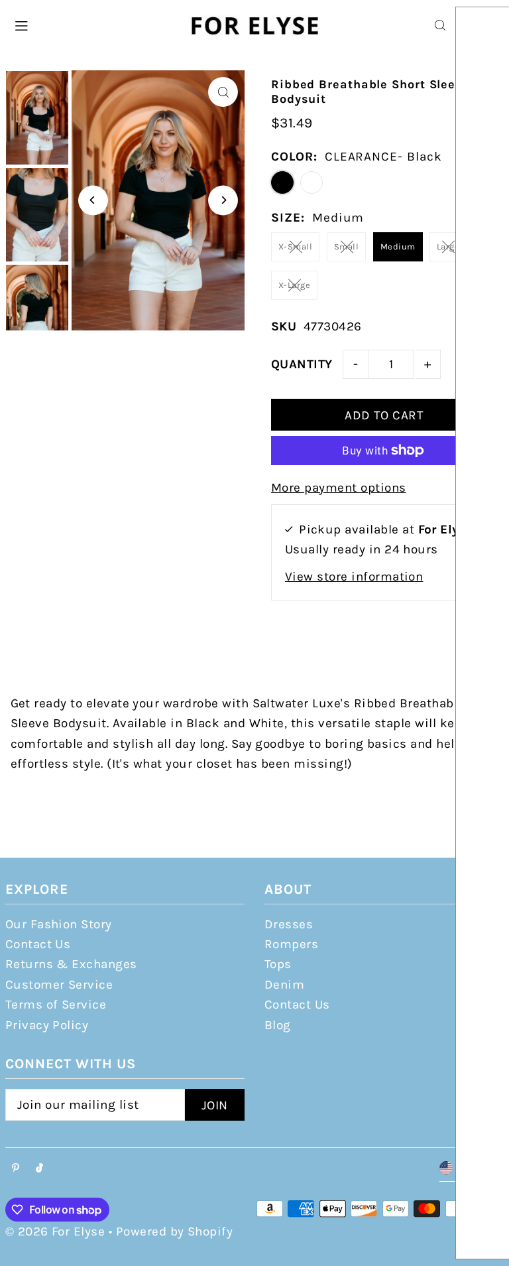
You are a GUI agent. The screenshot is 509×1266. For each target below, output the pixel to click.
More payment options (338, 487)
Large (448, 246)
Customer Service (59, 984)
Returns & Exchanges (71, 964)
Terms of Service (56, 1004)
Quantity (302, 364)
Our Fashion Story (58, 924)
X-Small (295, 246)
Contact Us (38, 944)
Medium (398, 246)
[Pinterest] (15, 1168)
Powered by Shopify (174, 1231)
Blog (277, 1025)
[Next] (223, 200)
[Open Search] (440, 25)
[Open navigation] (93, 24)
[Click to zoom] (223, 92)
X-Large (294, 285)
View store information (354, 576)
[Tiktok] (39, 1168)
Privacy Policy (47, 1025)
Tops (278, 964)
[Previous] (93, 200)
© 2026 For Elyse (55, 1231)
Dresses (288, 924)
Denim (284, 984)
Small (346, 246)
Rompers (291, 944)
